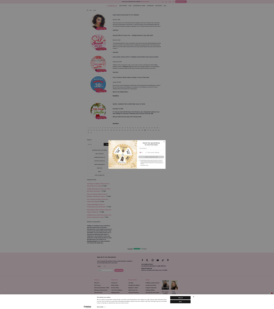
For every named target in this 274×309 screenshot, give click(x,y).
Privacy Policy (142, 165)
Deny (180, 301)
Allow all (180, 297)
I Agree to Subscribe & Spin (151, 157)
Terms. (147, 165)
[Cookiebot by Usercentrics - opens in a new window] (87, 307)
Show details (100, 306)
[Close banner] (193, 296)
